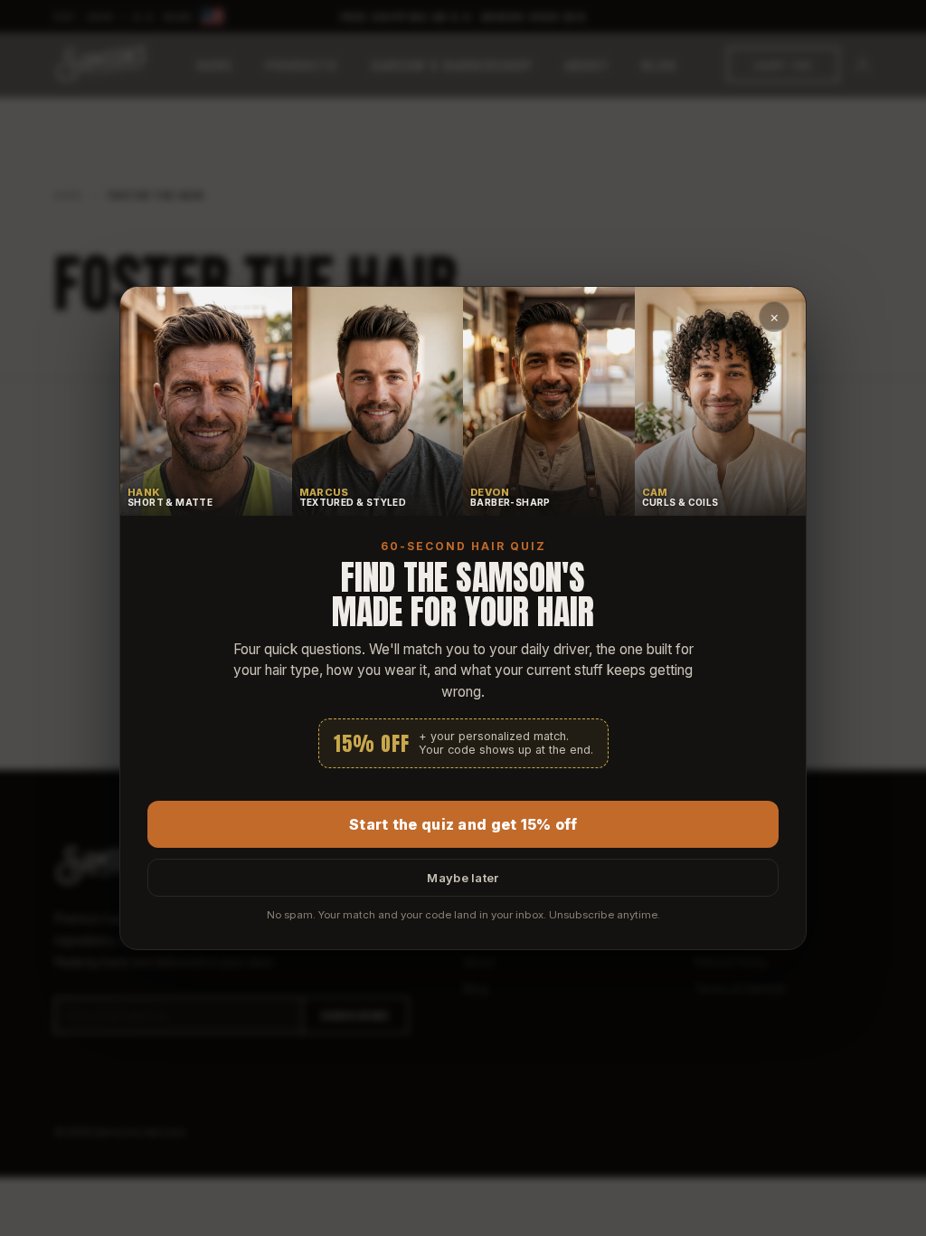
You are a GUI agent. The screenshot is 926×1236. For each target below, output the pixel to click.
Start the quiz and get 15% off (463, 824)
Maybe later (462, 877)
